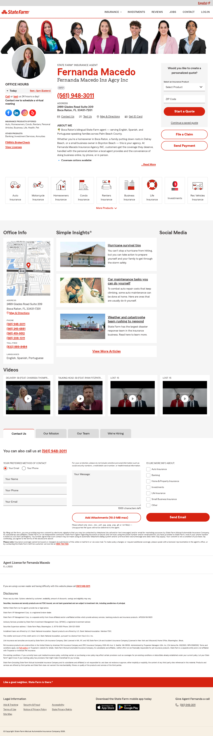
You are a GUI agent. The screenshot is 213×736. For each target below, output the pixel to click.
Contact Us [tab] (19, 433)
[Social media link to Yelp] (32, 112)
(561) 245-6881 (16, 328)
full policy (23, 648)
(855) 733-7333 (62, 544)
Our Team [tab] (83, 433)
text (15, 96)
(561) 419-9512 (16, 333)
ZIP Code (171, 99)
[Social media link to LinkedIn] (16, 112)
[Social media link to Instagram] (24, 112)
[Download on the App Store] (106, 707)
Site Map (7, 714)
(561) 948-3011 (75, 96)
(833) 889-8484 (17, 346)
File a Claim (184, 134)
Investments (136, 12)
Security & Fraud (31, 705)
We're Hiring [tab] (116, 433)
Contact (189, 12)
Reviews (157, 12)
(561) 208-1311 (16, 338)
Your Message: (82, 474)
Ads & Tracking (10, 705)
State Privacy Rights (62, 709)
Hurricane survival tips (124, 245)
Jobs (172, 12)
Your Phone (32, 468)
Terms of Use (9, 709)
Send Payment (184, 145)
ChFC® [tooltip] (61, 88)
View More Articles (106, 351)
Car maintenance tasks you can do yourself (128, 281)
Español (202, 3)
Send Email (178, 517)
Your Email (14, 468)
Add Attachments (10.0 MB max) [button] (106, 517)
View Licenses (13, 147)
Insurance (112, 12)
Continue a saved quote (184, 122)
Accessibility (58, 705)
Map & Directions (19, 313)
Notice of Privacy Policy (35, 709)
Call (7, 96)
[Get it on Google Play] (128, 707)
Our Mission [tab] (51, 433)
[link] (15, 12)
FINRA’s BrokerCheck (17, 142)
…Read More (148, 164)
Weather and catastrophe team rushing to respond (126, 319)
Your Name (11, 479)
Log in (205, 12)
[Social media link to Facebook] (8, 112)
